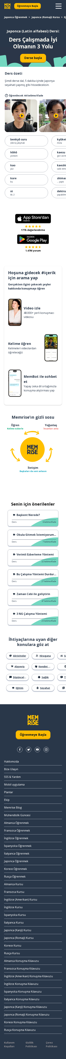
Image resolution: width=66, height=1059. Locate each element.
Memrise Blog (13, 807)
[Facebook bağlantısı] (20, 749)
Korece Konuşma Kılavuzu (20, 1022)
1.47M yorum (33, 250)
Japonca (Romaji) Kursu (45, 17)
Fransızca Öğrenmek (17, 830)
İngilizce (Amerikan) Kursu (20, 899)
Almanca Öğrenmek (16, 823)
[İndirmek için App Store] (33, 218)
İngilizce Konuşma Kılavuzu (21, 984)
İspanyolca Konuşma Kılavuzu (22, 991)
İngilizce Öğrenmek (16, 838)
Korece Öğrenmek (15, 869)
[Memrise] (7, 6)
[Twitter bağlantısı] (28, 749)
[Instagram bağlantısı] (46, 749)
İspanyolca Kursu (15, 915)
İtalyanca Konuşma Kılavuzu (21, 999)
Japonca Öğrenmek (15, 17)
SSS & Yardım (12, 777)
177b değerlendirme (33, 230)
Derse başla (33, 58)
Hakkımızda (11, 761)
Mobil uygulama (14, 784)
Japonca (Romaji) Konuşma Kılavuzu (26, 1014)
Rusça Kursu (12, 953)
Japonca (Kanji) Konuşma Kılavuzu (25, 1007)
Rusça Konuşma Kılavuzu (20, 1030)
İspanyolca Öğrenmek (17, 846)
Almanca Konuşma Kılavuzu (21, 961)
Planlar (8, 792)
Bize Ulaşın (11, 769)
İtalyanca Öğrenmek (16, 853)
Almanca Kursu (13, 884)
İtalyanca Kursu (14, 922)
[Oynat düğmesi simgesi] (22, 115)
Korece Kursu (12, 945)
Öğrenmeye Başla (27, 5)
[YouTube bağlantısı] (37, 749)
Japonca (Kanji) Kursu (17, 930)
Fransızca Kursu (14, 892)
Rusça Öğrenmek (15, 876)
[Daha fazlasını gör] (58, 6)
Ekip (6, 800)
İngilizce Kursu (13, 907)
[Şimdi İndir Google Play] (33, 239)
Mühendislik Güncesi (17, 815)
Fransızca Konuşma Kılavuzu (22, 968)
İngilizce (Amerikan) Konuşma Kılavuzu (28, 976)
